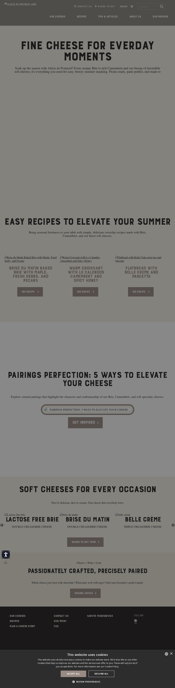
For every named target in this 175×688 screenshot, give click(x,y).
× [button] (171, 653)
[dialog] (87, 669)
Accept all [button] (73, 673)
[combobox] (166, 654)
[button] (87, 682)
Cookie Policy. (112, 666)
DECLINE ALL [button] (101, 673)
